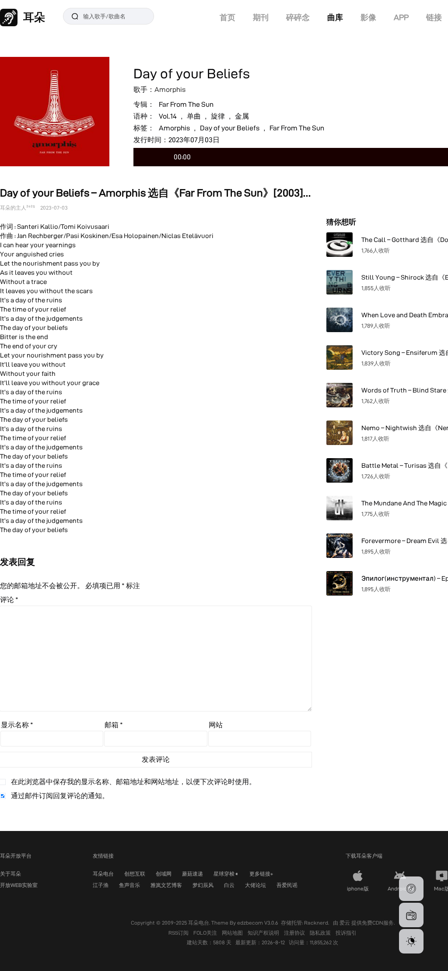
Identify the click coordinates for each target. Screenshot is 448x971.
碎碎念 (298, 17)
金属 (242, 116)
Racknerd (316, 922)
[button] (411, 888)
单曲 (194, 116)
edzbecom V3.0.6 (257, 922)
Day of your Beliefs (229, 128)
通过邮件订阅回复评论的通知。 (60, 795)
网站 (216, 725)
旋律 (218, 116)
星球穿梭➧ (226, 873)
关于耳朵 (10, 873)
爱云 (345, 922)
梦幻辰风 (203, 885)
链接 (434, 17)
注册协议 (295, 933)
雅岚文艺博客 (166, 885)
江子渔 (100, 885)
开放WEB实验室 (19, 885)
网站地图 (233, 933)
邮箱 (114, 725)
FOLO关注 (205, 933)
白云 (229, 885)
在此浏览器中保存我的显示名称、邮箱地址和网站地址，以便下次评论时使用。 (133, 781)
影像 (368, 17)
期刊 (261, 17)
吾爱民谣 (287, 885)
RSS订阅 (179, 933)
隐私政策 (321, 933)
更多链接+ (261, 873)
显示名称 (17, 725)
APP (401, 17)
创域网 (164, 873)
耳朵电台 (103, 873)
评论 (9, 599)
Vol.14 (168, 116)
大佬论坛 (255, 885)
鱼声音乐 (129, 885)
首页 (227, 17)
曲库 (335, 17)
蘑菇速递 (192, 873)
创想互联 (134, 873)
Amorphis (170, 89)
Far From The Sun (186, 104)
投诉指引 (346, 933)
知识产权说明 (264, 933)
